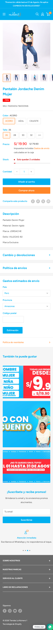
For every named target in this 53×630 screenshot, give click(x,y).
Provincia (7, 300)
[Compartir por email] (48, 201)
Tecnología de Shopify (12, 624)
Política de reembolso (13, 342)
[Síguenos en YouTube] (15, 611)
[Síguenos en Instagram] (10, 611)
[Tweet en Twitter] (43, 201)
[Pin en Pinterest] (38, 201)
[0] (48, 14)
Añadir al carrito (26, 181)
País (5, 287)
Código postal (9, 313)
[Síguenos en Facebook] (5, 611)
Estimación (12, 330)
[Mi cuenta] (42, 14)
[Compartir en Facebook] (33, 201)
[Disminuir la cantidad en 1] (17, 172)
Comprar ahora (26, 190)
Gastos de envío (41, 148)
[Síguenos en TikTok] (20, 611)
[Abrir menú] (4, 14)
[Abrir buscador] (37, 14)
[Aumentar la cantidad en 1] (31, 172)
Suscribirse (26, 520)
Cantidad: (7, 171)
